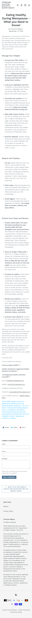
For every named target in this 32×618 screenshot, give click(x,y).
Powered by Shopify (16, 612)
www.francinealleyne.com (16, 384)
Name (3, 444)
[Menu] (29, 5)
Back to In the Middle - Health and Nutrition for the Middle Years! (16, 489)
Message (4, 458)
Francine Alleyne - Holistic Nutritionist (8, 5)
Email (3, 451)
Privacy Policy (8, 511)
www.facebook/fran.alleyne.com (19, 392)
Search (5, 506)
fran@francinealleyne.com (15, 380)
